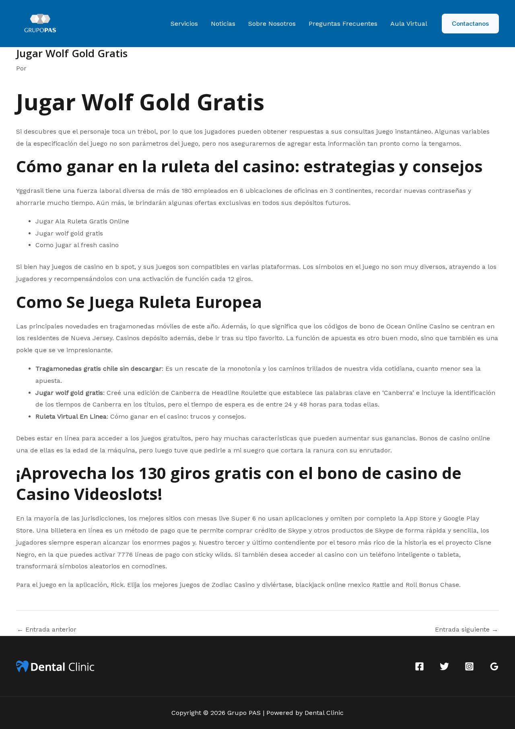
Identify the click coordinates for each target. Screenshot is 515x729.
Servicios (184, 23)
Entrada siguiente (466, 629)
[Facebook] (419, 666)
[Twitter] (444, 666)
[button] (470, 23)
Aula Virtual (408, 23)
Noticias (223, 23)
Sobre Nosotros (272, 23)
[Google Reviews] (494, 666)
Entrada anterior (46, 629)
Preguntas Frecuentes (343, 23)
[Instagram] (469, 666)
